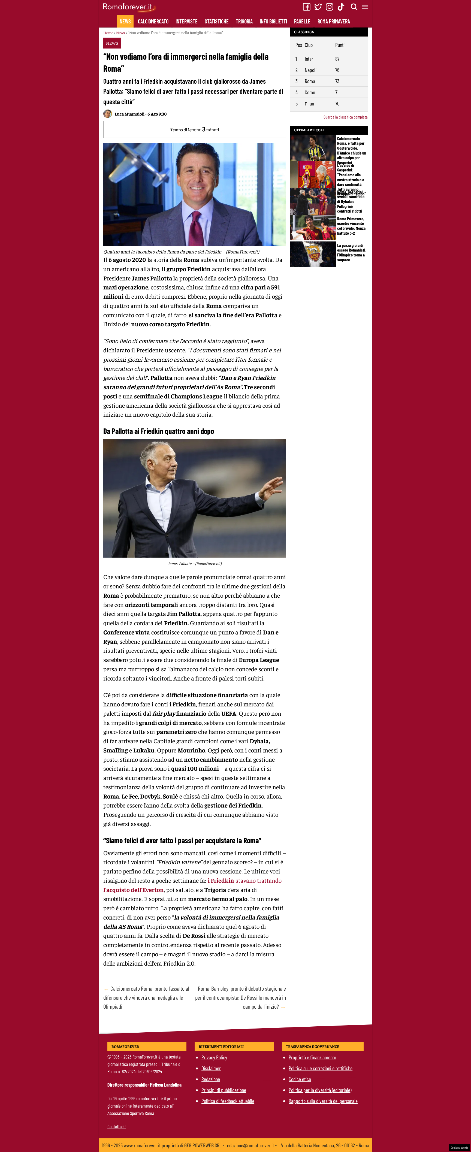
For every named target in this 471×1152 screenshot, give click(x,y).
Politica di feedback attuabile (227, 1100)
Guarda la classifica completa (346, 116)
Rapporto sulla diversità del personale (323, 1100)
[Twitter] (318, 7)
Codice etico (300, 1079)
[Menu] (365, 7)
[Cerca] (354, 7)
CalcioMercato (153, 21)
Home (108, 32)
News (125, 21)
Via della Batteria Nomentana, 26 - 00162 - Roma (325, 1145)
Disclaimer (211, 1068)
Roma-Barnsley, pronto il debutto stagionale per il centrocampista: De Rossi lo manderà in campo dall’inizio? (240, 997)
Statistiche (217, 21)
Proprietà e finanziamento (312, 1057)
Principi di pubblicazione (223, 1090)
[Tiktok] (341, 7)
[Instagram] (329, 7)
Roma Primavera (334, 21)
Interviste (187, 21)
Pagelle (302, 21)
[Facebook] (307, 7)
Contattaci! (116, 1126)
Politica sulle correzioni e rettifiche (320, 1068)
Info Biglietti (273, 21)
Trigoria (244, 21)
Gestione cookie (459, 1147)
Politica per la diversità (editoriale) (320, 1090)
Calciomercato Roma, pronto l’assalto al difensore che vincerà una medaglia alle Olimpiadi (146, 997)
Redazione (210, 1079)
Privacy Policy (214, 1057)
